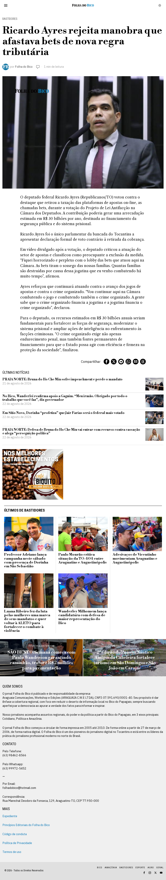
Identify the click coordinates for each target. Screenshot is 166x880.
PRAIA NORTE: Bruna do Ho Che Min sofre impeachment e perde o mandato (62, 379)
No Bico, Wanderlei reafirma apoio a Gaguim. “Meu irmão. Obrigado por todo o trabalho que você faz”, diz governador (64, 398)
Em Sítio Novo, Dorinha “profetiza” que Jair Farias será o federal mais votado (63, 413)
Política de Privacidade (17, 843)
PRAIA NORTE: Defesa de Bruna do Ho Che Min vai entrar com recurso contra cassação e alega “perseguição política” (71, 431)
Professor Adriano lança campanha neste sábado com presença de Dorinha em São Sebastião (26, 560)
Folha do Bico (24, 67)
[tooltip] (106, 361)
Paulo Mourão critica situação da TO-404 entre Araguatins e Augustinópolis (82, 559)
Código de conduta (14, 834)
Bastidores (9, 19)
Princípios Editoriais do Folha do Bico (26, 825)
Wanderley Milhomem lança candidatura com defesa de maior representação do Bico (82, 617)
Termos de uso (11, 852)
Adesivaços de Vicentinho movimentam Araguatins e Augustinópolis (135, 559)
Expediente (9, 816)
